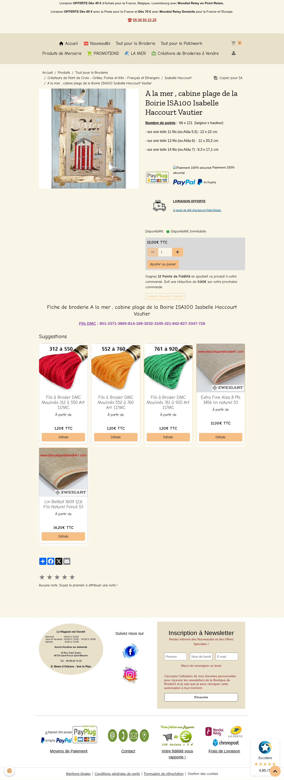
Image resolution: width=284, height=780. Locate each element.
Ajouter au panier (163, 264)
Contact (128, 751)
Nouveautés (99, 43)
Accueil (71, 43)
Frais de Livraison (224, 751)
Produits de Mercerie (62, 53)
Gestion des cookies (203, 774)
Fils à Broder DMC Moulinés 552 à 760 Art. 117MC (116, 402)
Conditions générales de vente (117, 774)
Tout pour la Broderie (135, 43)
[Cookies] (9, 771)
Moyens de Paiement (68, 751)
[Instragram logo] (130, 675)
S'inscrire (201, 697)
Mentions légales (78, 774)
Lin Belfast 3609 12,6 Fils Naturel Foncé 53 (63, 504)
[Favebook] (130, 651)
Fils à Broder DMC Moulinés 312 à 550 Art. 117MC (63, 402)
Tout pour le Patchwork (181, 43)
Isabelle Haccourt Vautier (165, 296)
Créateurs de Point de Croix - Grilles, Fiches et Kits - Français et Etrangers (103, 78)
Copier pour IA (230, 78)
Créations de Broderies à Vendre (187, 53)
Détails (63, 437)
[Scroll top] (275, 771)
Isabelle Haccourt (178, 78)
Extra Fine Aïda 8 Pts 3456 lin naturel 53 (220, 400)
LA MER (138, 53)
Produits (64, 73)
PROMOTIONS (105, 53)
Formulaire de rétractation (163, 774)
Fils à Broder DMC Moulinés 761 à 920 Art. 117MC (168, 402)
